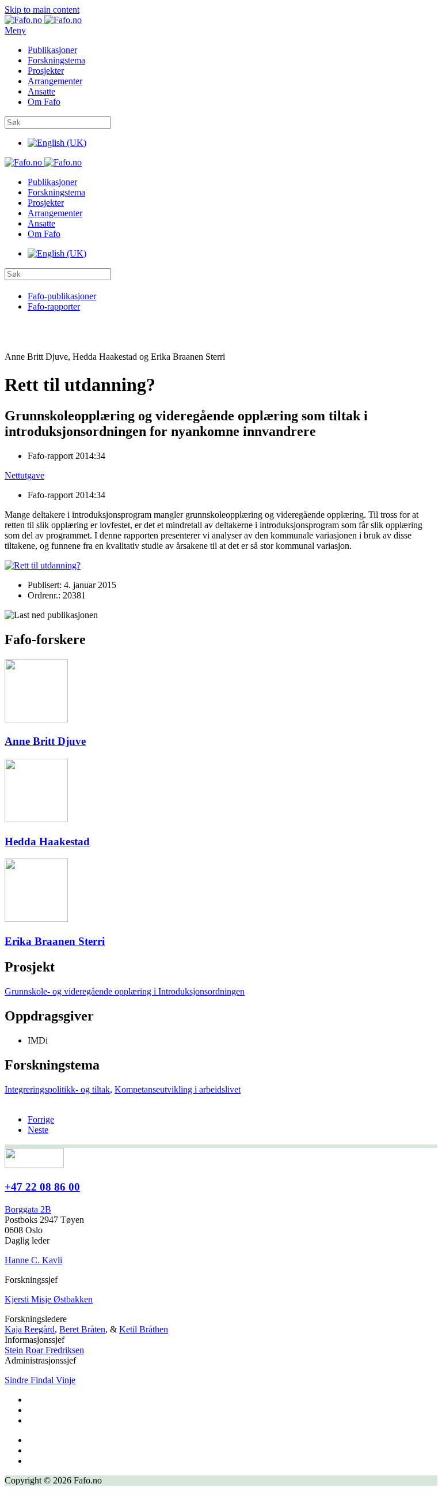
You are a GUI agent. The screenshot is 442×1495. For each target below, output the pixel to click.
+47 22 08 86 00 (42, 1187)
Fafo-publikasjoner (62, 296)
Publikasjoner (52, 50)
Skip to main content (42, 9)
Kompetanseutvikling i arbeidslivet (178, 1089)
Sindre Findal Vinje (40, 1380)
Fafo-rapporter (54, 306)
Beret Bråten (82, 1329)
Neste (38, 1130)
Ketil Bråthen (143, 1329)
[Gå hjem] (43, 20)
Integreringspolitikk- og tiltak (57, 1089)
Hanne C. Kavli (33, 1260)
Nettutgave (24, 475)
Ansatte (41, 91)
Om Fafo (44, 102)
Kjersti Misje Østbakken (49, 1299)
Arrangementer (55, 81)
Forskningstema (56, 60)
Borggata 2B (28, 1209)
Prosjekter (46, 71)
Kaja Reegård (30, 1329)
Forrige (41, 1119)
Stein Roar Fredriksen (44, 1350)
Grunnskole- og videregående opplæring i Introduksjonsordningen (125, 991)
